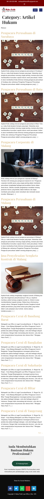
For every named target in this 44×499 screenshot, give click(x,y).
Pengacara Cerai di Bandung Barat (20, 318)
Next (40, 433)
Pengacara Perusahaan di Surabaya (18, 34)
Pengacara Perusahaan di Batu (22, 89)
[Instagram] (24, 4)
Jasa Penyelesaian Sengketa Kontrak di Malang (19, 257)
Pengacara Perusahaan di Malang (18, 201)
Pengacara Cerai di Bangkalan (21, 342)
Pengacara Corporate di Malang (17, 144)
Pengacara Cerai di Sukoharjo (21, 365)
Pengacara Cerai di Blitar (18, 388)
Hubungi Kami (23, 463)
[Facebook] (20, 4)
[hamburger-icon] (35, 10)
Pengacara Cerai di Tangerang (21, 411)
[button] (40, 10)
